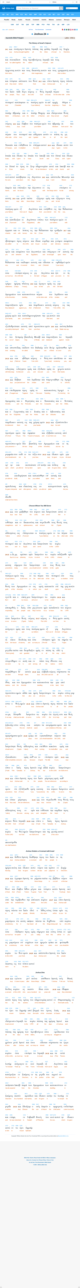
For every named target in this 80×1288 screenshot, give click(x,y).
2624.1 (24, 313)
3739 (48, 185)
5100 (25, 563)
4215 (6, 100)
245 (6, 531)
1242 (30, 855)
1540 (28, 987)
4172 (53, 463)
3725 (24, 997)
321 (6, 627)
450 (61, 324)
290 (6, 484)
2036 (48, 79)
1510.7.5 (57, 271)
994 (6, 239)
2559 (50, 744)
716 (6, 228)
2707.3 (50, 484)
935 (25, 335)
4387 (6, 431)
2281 (64, 207)
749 (54, 1104)
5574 (61, 940)
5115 (33, 452)
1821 (56, 420)
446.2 (31, 755)
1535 (44, 563)
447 (35, 723)
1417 (23, 441)
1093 (66, 132)
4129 (20, 143)
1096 (16, 976)
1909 (59, 249)
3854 (47, 377)
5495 (6, 313)
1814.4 (7, 755)
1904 (41, 744)
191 (6, 840)
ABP (7, 29)
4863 (15, 47)
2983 (23, 121)
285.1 (26, 1093)
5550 (6, 1040)
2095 (39, 755)
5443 (45, 47)
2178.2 (56, 1029)
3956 (33, 47)
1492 (44, 260)
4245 (29, 57)
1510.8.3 (55, 908)
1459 (41, 733)
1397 (20, 637)
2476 (11, 79)
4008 (54, 89)
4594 (15, 563)
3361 (33, 605)
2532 (10, 47)
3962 (32, 100)
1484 (51, 659)
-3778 (9, 648)
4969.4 (29, 431)
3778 (28, 196)
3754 (50, 712)
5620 (6, 616)
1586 (58, 552)
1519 (60, 47)
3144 (46, 776)
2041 (65, 1040)
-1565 (9, 865)
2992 (11, 89)
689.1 (57, 345)
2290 (63, 987)
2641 (50, 605)
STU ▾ (72, 38)
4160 (60, 185)
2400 (31, 908)
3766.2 (7, 712)
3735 (21, 164)
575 (30, 324)
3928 (6, 669)
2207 (6, 723)
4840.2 (59, 669)
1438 (37, 787)
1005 (34, 1008)
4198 (6, 659)
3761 (20, 452)
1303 (16, 855)
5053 (65, 1104)
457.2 (47, 723)
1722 (51, 132)
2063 (55, 228)
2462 (24, 228)
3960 (19, 185)
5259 (6, 897)
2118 (6, 520)
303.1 (65, 239)
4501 (6, 452)
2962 (29, 89)
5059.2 (17, 897)
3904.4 (7, 303)
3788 (57, 260)
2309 (23, 356)
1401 (6, 987)
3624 (22, 595)
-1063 (69, 691)
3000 (52, 111)
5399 (20, 509)
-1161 (9, 595)
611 (6, 605)
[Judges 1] (77, 576)
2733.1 (34, 473)
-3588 (40, 701)
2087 (6, 121)
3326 (22, 196)
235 (23, 691)
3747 (61, 1051)
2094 (45, 987)
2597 (17, 175)
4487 (36, 876)
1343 (25, 520)
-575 (49, 100)
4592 (63, 637)
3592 (17, 89)
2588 (56, 808)
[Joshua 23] (2, 576)
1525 (45, 207)
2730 (16, 100)
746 (53, 100)
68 (52, 1072)
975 (54, 876)
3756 (16, 356)
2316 (34, 79)
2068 (6, 495)
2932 (6, 1083)
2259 (29, 733)
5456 (52, 829)
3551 (38, 865)
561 (20, 79)
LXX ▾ (67, 38)
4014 (41, 520)
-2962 (19, 271)
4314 (61, 79)
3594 (34, 132)
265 (6, 733)
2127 (17, 367)
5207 (6, 175)
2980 (16, 929)
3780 (39, 765)
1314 (25, 648)
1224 (16, 377)
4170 (11, 388)
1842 (6, 324)
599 (42, 976)
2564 (23, 345)
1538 (6, 961)
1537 (62, 121)
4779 (11, 57)
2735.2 (7, 1072)
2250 (15, 281)
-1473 (8, 68)
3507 (43, 239)
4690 (34, 143)
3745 (6, 271)
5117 (24, 961)
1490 (11, 552)
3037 (25, 887)
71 (39, 281)
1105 (56, 239)
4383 (35, 324)
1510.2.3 (7, 701)
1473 (44, 132)
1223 (19, 669)
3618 (15, 473)
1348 (33, 68)
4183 (23, 281)
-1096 (36, 605)
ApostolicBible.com (63, 1136)
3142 (6, 919)
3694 (38, 217)
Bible (3, 29)
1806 (37, 196)
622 (55, 356)
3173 (6, 648)
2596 (61, 776)
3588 (41, 47)
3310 (40, 1072)
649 (52, 175)
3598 (57, 648)
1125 (16, 876)
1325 (57, 143)
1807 (39, 367)
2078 (26, 940)
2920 (50, 865)
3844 (23, 1083)
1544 (47, 431)
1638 (24, 484)
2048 (6, 281)
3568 (16, 509)
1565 (32, 976)
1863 (48, 249)
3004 (23, 89)
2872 (26, 463)
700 (21, 552)
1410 (14, 712)
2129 (6, 367)
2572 (22, 260)
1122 (59, 68)
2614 (11, 217)
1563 (68, 887)
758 (6, 68)
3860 (34, 303)
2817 (37, 164)
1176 (40, 987)
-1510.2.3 (57, 712)
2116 (42, 808)
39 (53, 712)
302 (36, 733)
